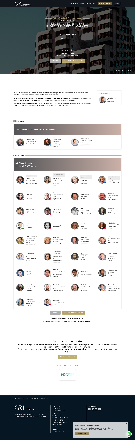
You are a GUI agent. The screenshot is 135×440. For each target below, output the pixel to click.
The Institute (74, 4)
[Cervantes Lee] (102, 196)
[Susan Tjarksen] (102, 180)
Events (82, 4)
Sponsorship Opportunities (67, 356)
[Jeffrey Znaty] (47, 226)
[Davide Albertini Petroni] (102, 211)
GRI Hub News (90, 4)
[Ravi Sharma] (75, 273)
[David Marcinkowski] (75, 211)
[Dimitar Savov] (20, 226)
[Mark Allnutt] (75, 257)
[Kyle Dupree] (102, 240)
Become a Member (105, 4)
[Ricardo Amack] (102, 273)
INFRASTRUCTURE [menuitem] (58, 411)
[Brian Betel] (47, 196)
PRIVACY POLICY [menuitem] (58, 431)
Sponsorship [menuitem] (57, 424)
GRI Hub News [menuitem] (57, 420)
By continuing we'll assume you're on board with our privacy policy (94, 429)
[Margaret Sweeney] (47, 180)
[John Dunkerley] (102, 226)
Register (55, 60)
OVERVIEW (63, 78)
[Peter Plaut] (75, 180)
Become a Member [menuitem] (59, 422)
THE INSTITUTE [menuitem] (57, 406)
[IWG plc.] (67, 374)
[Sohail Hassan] (20, 180)
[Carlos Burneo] (75, 196)
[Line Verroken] (47, 257)
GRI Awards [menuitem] (56, 415)
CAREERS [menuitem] (55, 429)
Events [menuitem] (55, 413)
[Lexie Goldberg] (75, 142)
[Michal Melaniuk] (102, 257)
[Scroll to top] (67, 437)
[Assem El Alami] (20, 142)
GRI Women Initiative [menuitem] (60, 418)
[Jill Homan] (75, 226)
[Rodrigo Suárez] (20, 287)
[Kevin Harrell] (75, 240)
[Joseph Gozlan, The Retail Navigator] (20, 240)
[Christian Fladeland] (20, 211)
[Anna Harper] (20, 196)
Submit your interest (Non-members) (73, 60)
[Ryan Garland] (47, 287)
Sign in (117, 4)
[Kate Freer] (47, 240)
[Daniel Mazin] (47, 211)
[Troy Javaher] (20, 302)
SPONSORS (71, 78)
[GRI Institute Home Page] (23, 4)
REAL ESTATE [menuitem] (57, 408)
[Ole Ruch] (20, 273)
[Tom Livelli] (102, 287)
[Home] (15, 398)
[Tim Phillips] (75, 287)
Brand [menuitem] (55, 427)
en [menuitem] (67, 431)
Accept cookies (82, 434)
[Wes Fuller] (47, 302)
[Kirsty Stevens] (102, 99)
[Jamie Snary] (47, 142)
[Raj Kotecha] (47, 273)
